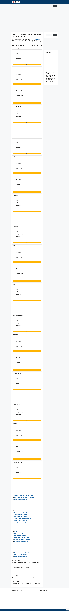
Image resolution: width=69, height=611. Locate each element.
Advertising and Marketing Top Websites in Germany (24, 497)
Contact (45, 609)
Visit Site (27, 64)
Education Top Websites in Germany (20, 510)
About (40, 609)
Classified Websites (15, 592)
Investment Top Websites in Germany (21, 529)
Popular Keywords (43, 592)
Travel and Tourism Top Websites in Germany (22, 552)
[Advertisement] (34, 13)
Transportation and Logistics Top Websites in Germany (24, 550)
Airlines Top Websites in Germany (20, 499)
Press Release (23, 592)
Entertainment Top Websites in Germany (21, 512)
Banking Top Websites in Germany (20, 501)
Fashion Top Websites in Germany (20, 514)
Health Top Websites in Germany (20, 524)
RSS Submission (33, 592)
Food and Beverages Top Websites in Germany (22, 518)
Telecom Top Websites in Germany (20, 548)
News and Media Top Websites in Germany (21, 537)
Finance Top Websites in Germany (20, 516)
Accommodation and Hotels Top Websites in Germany (23, 495)
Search (47, 33)
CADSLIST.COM (36, 609)
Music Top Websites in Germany (20, 535)
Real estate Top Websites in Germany (21, 541)
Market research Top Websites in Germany (22, 533)
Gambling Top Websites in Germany (20, 520)
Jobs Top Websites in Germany (19, 531)
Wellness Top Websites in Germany (20, 556)
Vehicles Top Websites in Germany (20, 554)
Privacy (42, 609)
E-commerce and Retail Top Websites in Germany (23, 508)
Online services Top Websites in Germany (22, 539)
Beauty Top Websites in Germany (20, 503)
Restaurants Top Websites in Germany (21, 543)
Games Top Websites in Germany (20, 522)
